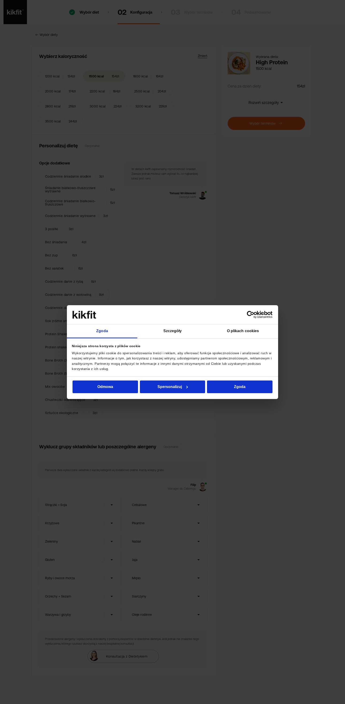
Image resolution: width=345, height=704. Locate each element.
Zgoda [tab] (102, 331)
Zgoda (239, 387)
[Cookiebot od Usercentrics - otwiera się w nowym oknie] (251, 314)
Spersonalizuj (169, 387)
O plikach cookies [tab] (243, 331)
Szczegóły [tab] (172, 331)
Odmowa (105, 387)
